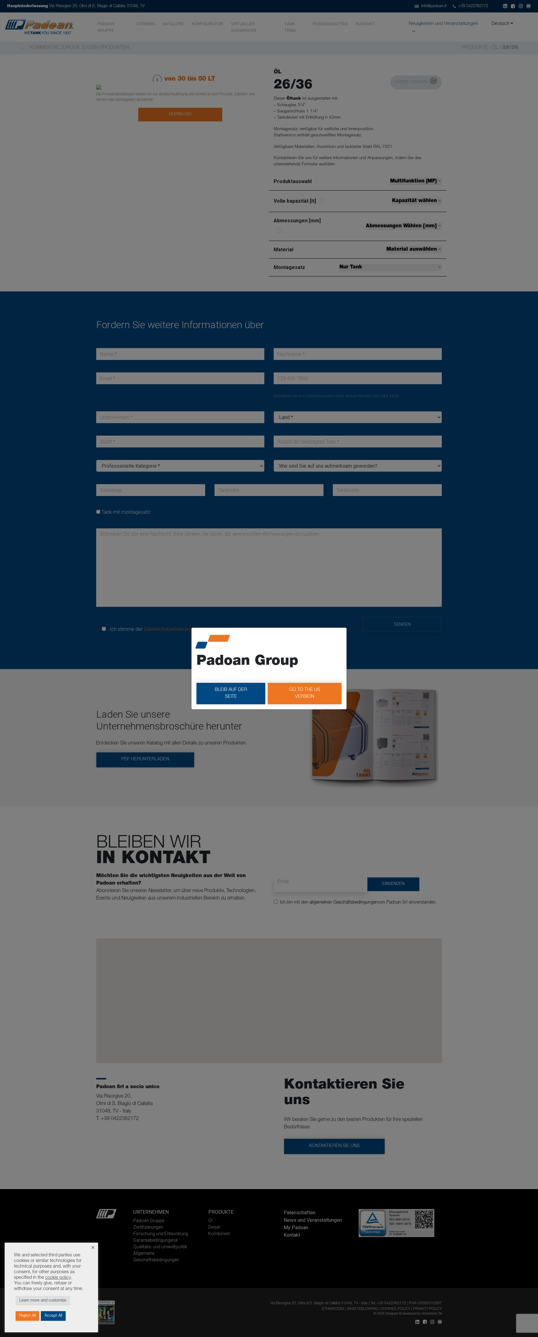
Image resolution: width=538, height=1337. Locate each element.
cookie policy (58, 1278)
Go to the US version (304, 693)
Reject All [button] (27, 1316)
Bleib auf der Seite (231, 693)
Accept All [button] (53, 1316)
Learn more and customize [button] (42, 1301)
